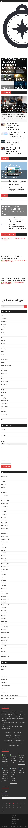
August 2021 (4, 640)
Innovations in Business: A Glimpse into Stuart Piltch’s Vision (17, 183)
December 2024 (5, 531)
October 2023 (4, 569)
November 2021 (5, 632)
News (2, 378)
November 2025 (5, 500)
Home (2, 669)
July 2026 (3, 479)
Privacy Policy (4, 679)
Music (2, 376)
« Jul (3, 810)
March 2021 (4, 654)
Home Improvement (6, 365)
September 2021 (5, 637)
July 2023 (3, 577)
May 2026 (3, 484)
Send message (6, 466)
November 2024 (5, 533)
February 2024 (4, 558)
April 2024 (3, 552)
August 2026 (4, 476)
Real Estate (4, 389)
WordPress (24, 826)
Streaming (3, 411)
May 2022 (3, 615)
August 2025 (4, 509)
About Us (3, 672)
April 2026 (3, 487)
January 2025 (4, 528)
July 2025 (3, 511)
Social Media (4, 403)
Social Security (4, 406)
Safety (2, 395)
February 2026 (4, 492)
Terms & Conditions (6, 688)
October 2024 (4, 536)
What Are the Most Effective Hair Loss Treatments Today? (6, 87)
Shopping (3, 398)
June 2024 (3, 547)
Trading (3, 417)
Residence (3, 392)
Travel (2, 419)
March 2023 (4, 588)
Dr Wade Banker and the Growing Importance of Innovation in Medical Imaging (14, 65)
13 (13, 803)
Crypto (3, 332)
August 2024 (4, 542)
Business (3, 327)
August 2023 (4, 574)
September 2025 (5, 506)
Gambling (3, 348)
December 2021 (5, 629)
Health (2, 362)
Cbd (2, 329)
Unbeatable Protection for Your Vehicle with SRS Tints (14, 142)
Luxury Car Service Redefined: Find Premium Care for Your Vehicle (13, 108)
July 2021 (3, 643)
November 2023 (5, 566)
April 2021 (3, 651)
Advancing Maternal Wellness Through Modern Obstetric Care (20, 79)
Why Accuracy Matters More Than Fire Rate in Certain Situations (20, 87)
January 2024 (4, 561)
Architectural (4, 318)
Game (2, 351)
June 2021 (3, 645)
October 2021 (4, 634)
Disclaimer (3, 676)
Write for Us (4, 682)
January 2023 (4, 593)
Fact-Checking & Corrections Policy (9, 695)
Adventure (3, 316)
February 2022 (4, 624)
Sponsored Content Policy (7, 698)
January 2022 (4, 626)
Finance (3, 343)
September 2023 (5, 572)
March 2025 (4, 522)
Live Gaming (4, 370)
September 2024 (5, 539)
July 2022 (3, 610)
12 (9, 803)
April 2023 (3, 585)
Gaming (3, 354)
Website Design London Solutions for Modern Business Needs (13, 174)
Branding (3, 324)
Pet (2, 387)
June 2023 (3, 580)
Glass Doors (4, 359)
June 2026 (3, 481)
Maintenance (4, 373)
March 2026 (4, 490)
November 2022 (5, 599)
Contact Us (4, 666)
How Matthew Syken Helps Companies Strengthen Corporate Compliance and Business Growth (7, 78)
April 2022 (3, 618)
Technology (4, 414)
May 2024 (3, 550)
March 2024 (4, 555)
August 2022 (4, 607)
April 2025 (3, 520)
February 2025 (4, 525)
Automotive (4, 321)
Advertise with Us (5, 685)
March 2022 (4, 621)
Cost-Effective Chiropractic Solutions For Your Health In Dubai (18, 226)
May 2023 (3, 583)
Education (3, 335)
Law (2, 367)
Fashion (3, 340)
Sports (3, 409)
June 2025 (3, 514)
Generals (3, 357)
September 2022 (5, 604)
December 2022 (5, 596)
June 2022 (3, 613)
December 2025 (5, 498)
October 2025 (4, 503)
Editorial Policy (4, 692)
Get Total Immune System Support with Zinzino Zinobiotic (16, 219)
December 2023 (5, 563)
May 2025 (3, 517)
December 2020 (5, 656)
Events (3, 337)
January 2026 (4, 495)
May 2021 (3, 648)
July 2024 (3, 544)
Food (2, 346)
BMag (5, 826)
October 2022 (4, 602)
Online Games (4, 381)
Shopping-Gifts (4, 400)
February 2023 (4, 591)
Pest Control (4, 384)
